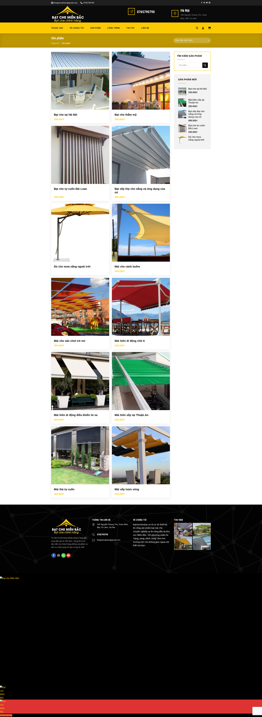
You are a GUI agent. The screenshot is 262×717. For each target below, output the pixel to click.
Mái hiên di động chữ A (130, 340)
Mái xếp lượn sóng (127, 489)
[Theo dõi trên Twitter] (207, 3)
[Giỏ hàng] (209, 28)
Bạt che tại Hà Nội (65, 114)
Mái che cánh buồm (127, 266)
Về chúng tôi (77, 28)
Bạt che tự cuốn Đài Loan (70, 188)
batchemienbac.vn (142, 524)
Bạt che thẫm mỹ (126, 114)
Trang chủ (57, 28)
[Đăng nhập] (203, 28)
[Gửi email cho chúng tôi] (209, 3)
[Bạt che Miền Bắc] (70, 14)
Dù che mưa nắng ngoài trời (72, 266)
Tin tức (130, 28)
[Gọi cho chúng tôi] (63, 555)
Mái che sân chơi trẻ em (69, 340)
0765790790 (102, 534)
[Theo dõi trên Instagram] (204, 3)
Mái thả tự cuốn (64, 489)
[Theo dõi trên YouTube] (68, 555)
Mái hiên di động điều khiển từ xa (75, 415)
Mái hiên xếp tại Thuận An (131, 415)
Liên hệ (145, 28)
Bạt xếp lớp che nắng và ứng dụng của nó (140, 190)
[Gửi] (205, 65)
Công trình (113, 28)
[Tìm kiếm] (197, 28)
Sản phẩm (95, 28)
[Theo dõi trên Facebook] (202, 3)
